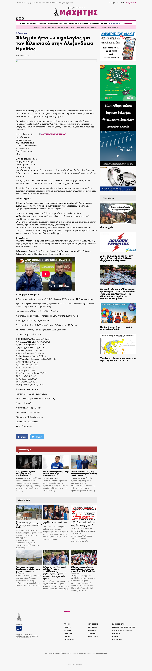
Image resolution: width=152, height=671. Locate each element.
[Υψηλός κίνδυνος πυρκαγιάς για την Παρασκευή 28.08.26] (118, 344)
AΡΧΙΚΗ (23, 23)
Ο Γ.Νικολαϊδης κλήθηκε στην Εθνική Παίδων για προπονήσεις (56, 473)
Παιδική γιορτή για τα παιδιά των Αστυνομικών (116, 328)
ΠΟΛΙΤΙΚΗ (42, 23)
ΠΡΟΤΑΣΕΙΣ (95, 27)
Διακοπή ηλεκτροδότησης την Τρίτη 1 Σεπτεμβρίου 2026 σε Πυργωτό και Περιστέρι (116, 258)
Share (23, 436)
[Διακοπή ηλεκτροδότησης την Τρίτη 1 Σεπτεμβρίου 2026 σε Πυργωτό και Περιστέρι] (118, 242)
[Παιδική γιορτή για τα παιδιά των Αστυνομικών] (118, 313)
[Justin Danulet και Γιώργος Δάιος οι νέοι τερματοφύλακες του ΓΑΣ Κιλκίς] (84, 462)
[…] (21, 491)
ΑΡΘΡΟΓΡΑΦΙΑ (114, 23)
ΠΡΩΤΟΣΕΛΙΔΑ (127, 23)
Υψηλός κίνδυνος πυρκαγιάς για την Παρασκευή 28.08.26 (118, 359)
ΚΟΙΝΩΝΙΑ (73, 23)
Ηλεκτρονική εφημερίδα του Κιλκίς (29, 3)
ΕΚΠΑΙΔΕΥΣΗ (94, 23)
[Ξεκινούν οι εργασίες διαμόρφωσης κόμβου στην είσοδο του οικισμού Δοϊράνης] (29, 557)
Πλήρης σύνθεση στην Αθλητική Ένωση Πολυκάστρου (25, 473)
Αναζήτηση (130, 3)
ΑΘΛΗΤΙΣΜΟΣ (32, 23)
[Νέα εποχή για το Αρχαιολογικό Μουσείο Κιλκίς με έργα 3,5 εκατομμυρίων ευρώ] (29, 512)
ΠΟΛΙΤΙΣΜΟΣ (83, 23)
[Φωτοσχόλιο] (118, 213)
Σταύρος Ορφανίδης (66, 3)
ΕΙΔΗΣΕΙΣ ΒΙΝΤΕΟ (40, 27)
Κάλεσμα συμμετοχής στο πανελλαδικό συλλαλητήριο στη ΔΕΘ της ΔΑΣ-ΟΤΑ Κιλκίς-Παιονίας (83, 570)
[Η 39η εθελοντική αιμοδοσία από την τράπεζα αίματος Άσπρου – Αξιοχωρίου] (84, 512)
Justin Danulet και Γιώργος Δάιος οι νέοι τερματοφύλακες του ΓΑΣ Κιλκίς (84, 473)
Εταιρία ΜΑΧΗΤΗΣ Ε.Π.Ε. (50, 3)
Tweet (39, 436)
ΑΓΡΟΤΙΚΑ (63, 23)
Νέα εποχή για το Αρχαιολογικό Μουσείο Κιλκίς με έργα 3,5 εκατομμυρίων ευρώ (29, 525)
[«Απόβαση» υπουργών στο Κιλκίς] (56, 512)
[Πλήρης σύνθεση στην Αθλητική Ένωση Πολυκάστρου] (29, 462)
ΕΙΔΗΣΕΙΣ (104, 23)
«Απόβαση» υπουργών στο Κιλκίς (55, 523)
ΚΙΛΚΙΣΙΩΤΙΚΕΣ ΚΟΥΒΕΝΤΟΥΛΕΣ (58, 27)
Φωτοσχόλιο (107, 227)
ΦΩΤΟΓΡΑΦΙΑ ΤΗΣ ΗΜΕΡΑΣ (80, 27)
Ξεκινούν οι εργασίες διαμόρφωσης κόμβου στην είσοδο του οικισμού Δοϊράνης (28, 570)
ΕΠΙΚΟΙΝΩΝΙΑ (113, 27)
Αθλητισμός (21, 32)
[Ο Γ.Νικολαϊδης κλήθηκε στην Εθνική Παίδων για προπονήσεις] (56, 462)
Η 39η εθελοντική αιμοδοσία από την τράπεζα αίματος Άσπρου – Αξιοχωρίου (83, 524)
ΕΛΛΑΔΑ (103, 27)
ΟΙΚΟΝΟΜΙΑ (53, 23)
